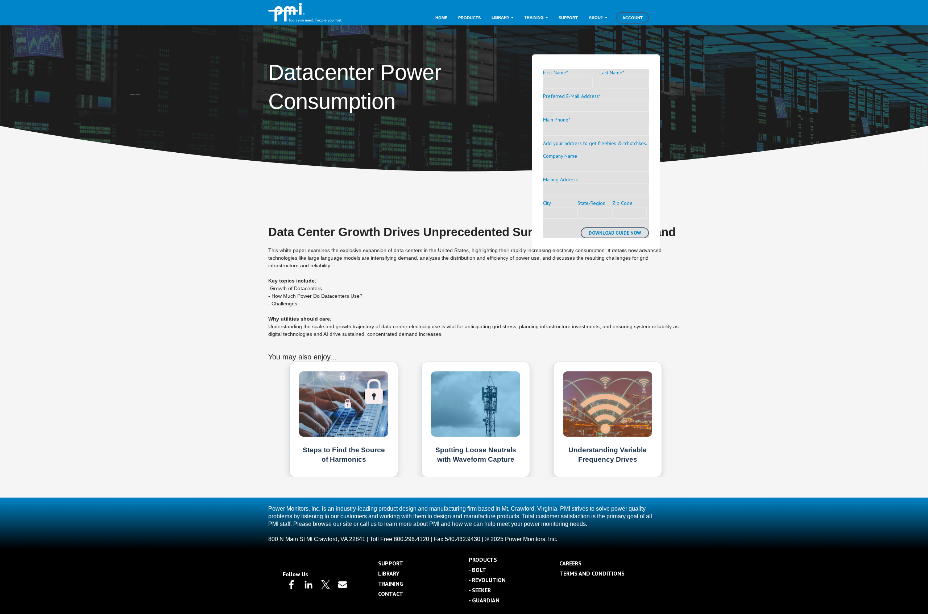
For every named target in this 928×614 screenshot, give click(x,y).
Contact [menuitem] (390, 593)
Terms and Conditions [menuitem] (592, 573)
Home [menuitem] (441, 18)
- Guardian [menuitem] (484, 600)
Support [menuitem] (568, 18)
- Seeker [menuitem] (480, 590)
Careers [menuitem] (570, 563)
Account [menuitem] (632, 18)
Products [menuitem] (469, 18)
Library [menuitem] (500, 17)
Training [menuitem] (534, 17)
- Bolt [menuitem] (477, 569)
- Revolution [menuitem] (487, 580)
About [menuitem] (596, 17)
